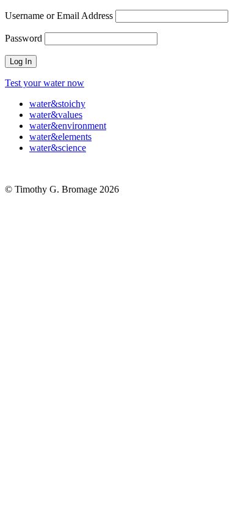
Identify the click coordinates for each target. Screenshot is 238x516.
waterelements (60, 136)
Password (23, 38)
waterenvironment (67, 125)
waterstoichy (57, 103)
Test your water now (44, 83)
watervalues (55, 114)
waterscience (57, 147)
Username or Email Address (59, 15)
